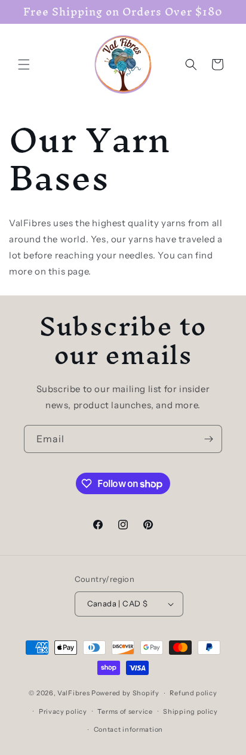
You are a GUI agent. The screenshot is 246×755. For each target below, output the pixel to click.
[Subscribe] (208, 439)
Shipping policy (190, 711)
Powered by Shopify (125, 693)
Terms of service (124, 711)
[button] (24, 64)
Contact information (128, 729)
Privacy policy (63, 711)
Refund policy (193, 693)
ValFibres (73, 693)
